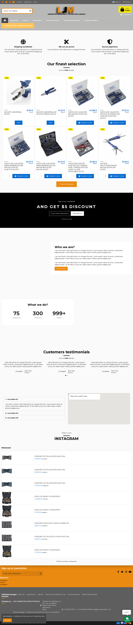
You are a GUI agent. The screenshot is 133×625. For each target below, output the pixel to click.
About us (21, 594)
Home (35, 2)
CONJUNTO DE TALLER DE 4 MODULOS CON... (52, 537)
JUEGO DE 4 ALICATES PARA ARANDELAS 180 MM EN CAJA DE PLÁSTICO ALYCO (13, 167)
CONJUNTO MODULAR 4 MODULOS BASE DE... (52, 523)
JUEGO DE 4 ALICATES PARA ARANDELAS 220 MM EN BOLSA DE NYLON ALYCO (45, 167)
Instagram (3, 584)
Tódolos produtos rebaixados (66, 561)
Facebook (3, 580)
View (18, 123)
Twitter (2, 582)
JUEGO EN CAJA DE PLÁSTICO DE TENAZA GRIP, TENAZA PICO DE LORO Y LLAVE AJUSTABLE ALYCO (78, 167)
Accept (7, 620)
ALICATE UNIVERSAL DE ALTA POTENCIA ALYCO (46, 113)
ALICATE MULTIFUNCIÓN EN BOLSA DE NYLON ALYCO (108, 167)
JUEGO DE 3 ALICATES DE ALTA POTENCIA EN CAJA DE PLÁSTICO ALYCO (110, 115)
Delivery (19, 2)
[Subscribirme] (40, 573)
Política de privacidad (89, 594)
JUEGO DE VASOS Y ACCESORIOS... (47, 496)
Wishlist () (127, 2)
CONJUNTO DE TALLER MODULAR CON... (50, 456)
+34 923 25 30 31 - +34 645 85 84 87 (77, 609)
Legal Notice (28, 2)
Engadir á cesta (86, 123)
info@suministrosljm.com (101, 609)
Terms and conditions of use (55, 594)
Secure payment (74, 594)
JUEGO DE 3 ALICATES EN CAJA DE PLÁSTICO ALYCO (77, 114)
